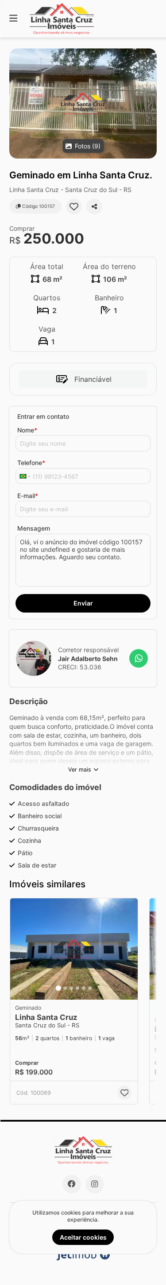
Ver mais (79, 769)
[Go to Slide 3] (71, 988)
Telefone (31, 462)
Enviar (83, 603)
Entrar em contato (43, 416)
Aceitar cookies (83, 1237)
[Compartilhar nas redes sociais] (94, 206)
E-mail (27, 495)
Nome (27, 430)
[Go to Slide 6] (90, 988)
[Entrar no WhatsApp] (138, 658)
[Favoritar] (74, 206)
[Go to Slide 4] (77, 988)
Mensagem (33, 528)
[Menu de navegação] (13, 18)
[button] (83, 103)
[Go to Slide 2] (65, 988)
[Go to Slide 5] (83, 988)
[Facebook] (71, 1184)
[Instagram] (94, 1184)
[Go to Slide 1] (58, 988)
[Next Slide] (149, 103)
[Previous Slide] (16, 103)
